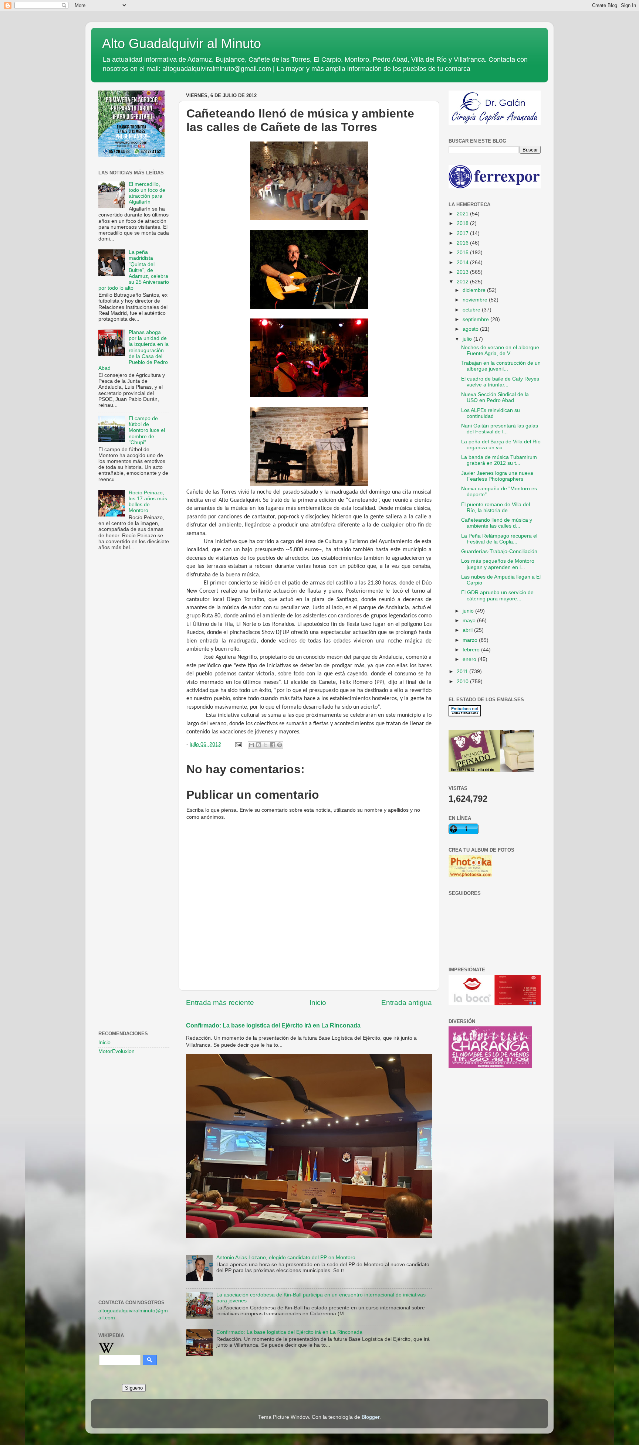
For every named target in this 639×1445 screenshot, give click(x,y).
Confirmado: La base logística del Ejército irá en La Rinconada (273, 1025)
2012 (463, 281)
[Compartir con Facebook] (272, 745)
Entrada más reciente (220, 1002)
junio (469, 611)
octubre (472, 310)
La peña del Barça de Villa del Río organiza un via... (501, 444)
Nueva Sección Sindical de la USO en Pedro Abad (495, 397)
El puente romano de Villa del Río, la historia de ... (495, 507)
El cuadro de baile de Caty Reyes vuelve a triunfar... (500, 382)
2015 (463, 252)
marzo (471, 640)
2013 (463, 272)
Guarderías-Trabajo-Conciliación (499, 551)
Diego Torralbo (245, 600)
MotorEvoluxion (116, 1051)
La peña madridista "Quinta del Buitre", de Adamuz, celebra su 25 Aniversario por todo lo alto (133, 270)
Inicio (318, 1002)
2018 (463, 223)
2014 (463, 262)
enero (470, 659)
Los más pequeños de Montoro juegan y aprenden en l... (497, 564)
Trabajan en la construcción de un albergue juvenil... (501, 366)
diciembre (475, 290)
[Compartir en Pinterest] (279, 745)
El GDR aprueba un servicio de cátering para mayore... (497, 595)
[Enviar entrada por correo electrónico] (238, 744)
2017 (463, 233)
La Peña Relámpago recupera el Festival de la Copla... (499, 539)
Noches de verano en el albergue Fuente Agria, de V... (500, 350)
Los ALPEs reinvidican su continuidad (490, 413)
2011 (463, 671)
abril (468, 630)
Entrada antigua (406, 1002)
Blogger (370, 1417)
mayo (470, 620)
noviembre (476, 300)
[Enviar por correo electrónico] (251, 745)
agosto (471, 329)
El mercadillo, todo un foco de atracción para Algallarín (147, 193)
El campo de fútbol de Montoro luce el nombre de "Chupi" (147, 430)
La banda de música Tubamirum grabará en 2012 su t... (499, 460)
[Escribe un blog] (258, 745)
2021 (463, 214)
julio (468, 339)
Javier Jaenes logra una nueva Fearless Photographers (497, 476)
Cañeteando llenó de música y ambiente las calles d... (496, 523)
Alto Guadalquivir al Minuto (181, 43)
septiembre (476, 319)
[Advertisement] (133, 676)
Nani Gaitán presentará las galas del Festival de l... (499, 428)
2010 (463, 681)
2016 (463, 243)
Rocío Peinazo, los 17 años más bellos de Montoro (148, 502)
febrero (472, 649)
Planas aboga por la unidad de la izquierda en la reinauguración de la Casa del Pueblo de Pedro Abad (133, 350)
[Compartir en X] (265, 745)
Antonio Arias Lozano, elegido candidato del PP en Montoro (285, 1257)
